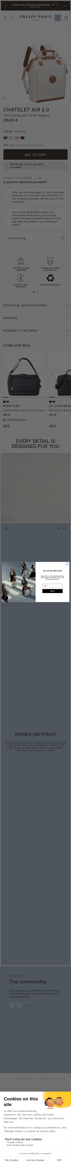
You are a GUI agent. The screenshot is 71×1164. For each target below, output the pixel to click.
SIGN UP (52, 591)
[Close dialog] (67, 564)
